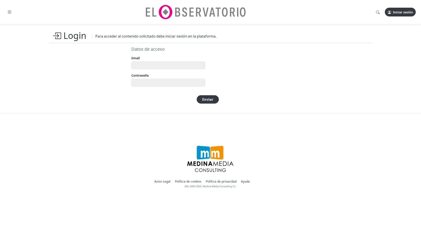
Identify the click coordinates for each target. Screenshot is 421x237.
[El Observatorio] (196, 12)
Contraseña (140, 75)
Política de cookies (188, 181)
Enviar (207, 99)
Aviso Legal (162, 181)
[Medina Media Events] (210, 158)
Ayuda (245, 181)
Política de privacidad (221, 181)
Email (135, 58)
